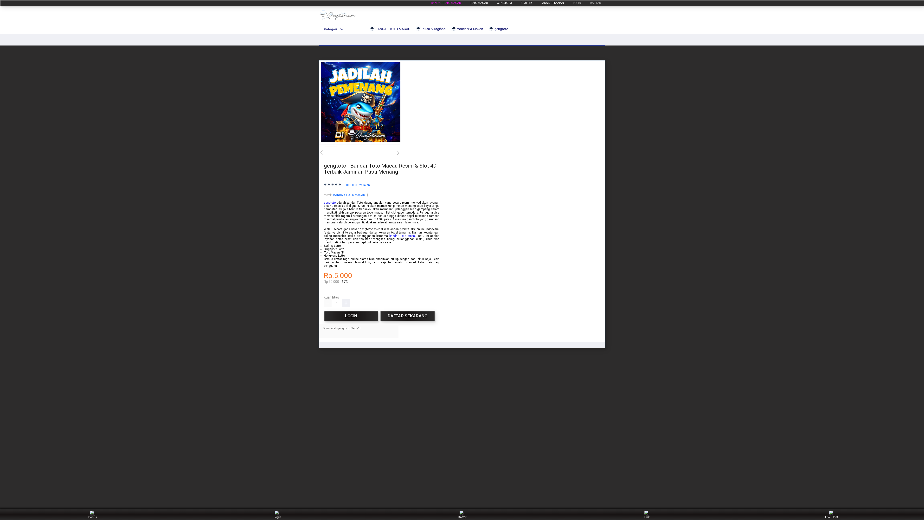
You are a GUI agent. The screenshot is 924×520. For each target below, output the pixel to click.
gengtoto (504, 3)
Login (277, 517)
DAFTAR (595, 3)
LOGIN (577, 3)
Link (647, 517)
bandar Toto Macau (403, 236)
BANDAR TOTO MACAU (446, 3)
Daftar (462, 517)
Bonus (92, 517)
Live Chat (831, 517)
